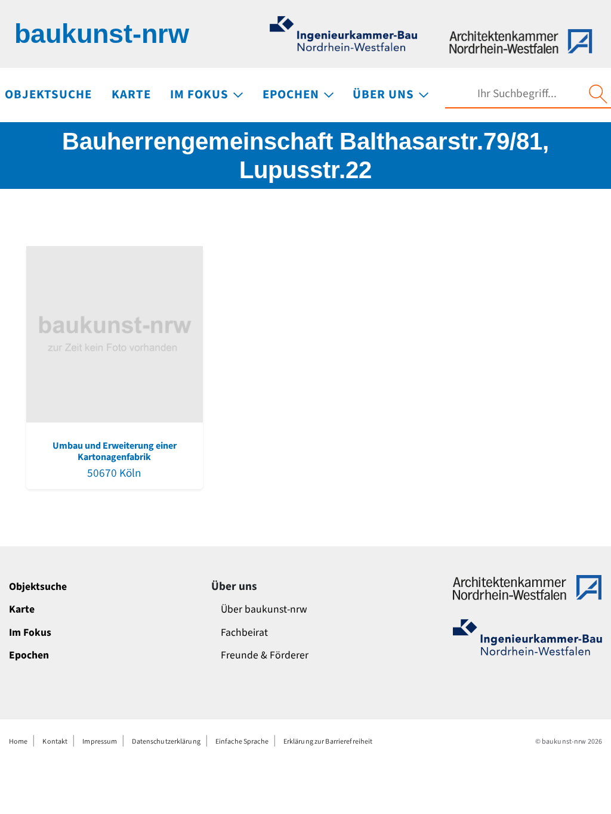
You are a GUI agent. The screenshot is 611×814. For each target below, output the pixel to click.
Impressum (99, 742)
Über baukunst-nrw (264, 609)
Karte (22, 609)
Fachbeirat (244, 632)
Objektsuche (38, 586)
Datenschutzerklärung (166, 742)
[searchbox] (516, 93)
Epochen (29, 655)
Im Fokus (30, 632)
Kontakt (54, 742)
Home (18, 742)
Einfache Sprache (242, 742)
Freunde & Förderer (264, 655)
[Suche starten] (597, 94)
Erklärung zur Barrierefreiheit (328, 742)
